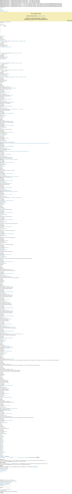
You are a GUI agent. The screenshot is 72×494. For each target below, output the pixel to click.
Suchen (10, 364)
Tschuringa (3, 255)
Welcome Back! (41, 16)
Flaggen (1, 434)
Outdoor (1, 265)
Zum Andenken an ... (3, 427)
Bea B (2, 274)
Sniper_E (7, 479)
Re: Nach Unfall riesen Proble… (9, 261)
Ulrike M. (2, 114)
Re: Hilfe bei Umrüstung (8, 226)
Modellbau (12, 151)
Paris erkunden (6, 393)
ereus (2, 62)
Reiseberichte (13, 62)
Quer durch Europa (12, 326)
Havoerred (2, 292)
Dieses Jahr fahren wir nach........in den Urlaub (16, 109)
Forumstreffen (6, 191)
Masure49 (2, 163)
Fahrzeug (1, 236)
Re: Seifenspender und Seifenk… (9, 125)
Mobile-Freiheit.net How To (8, 410)
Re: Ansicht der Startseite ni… (8, 420)
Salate (29, 143)
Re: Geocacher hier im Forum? (9, 273)
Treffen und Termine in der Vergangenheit (15, 197)
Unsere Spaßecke (20, 69)
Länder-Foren (7, 388)
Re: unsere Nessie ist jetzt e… (8, 212)
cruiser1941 (3, 248)
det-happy (2, 300)
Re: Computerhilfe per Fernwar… (9, 162)
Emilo (2, 220)
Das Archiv (13, 76)
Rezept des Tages (20, 143)
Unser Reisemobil (2, 208)
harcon (2, 195)
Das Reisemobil (2, 204)
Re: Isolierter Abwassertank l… (9, 219)
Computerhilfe (15, 159)
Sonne (2, 100)
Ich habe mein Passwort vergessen (23, 457)
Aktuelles (10, 86)
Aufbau (1, 215)
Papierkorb (11, 416)
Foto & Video (11, 159)
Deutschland (21, 76)
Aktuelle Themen (2, 36)
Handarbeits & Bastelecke (18, 151)
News (10, 401)
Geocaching (11, 269)
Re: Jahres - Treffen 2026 (8, 194)
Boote (10, 151)
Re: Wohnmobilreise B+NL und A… (9, 330)
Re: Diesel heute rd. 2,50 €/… (8, 106)
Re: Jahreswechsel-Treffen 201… (9, 200)
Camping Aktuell (11, 102)
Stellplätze (17, 76)
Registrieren (7, 456)
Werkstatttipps (2, 257)
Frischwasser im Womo (7, 254)
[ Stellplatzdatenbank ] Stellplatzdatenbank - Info (16, 333)
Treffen (10, 190)
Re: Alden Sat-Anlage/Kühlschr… (9, 233)
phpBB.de (10, 481)
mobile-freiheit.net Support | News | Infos (6, 397)
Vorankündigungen (12, 170)
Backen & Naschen (46, 143)
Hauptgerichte (36, 143)
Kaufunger (2, 234)
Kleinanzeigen (2, 355)
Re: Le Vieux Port (7, 299)
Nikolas (2, 147)
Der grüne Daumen (26, 151)
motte (2, 406)
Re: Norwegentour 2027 (8, 323)
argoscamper (3, 201)
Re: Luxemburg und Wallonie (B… (9, 113)
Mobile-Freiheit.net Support (13, 408)
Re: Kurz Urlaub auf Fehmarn (8, 291)
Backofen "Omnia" (6, 143)
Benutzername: (2, 485)
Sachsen (25, 76)
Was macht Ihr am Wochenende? (14, 176)
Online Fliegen (6, 151)
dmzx (11, 479)
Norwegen (20, 62)
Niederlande (11, 310)
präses (2, 69)
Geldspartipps (11, 369)
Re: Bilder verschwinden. (8, 413)
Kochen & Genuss (2, 141)
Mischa (2, 155)
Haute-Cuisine (25, 143)
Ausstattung (2, 222)
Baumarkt (1, 229)
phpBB (5, 480)
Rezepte (15, 143)
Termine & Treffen (2, 166)
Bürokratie (1, 68)
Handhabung (12, 143)
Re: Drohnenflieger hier (7, 154)
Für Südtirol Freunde (3, 40)
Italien (10, 302)
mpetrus (2, 262)
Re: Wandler (6, 240)
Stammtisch (11, 121)
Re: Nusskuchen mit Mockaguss (9, 146)
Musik (5, 159)
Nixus (2, 316)
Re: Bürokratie (6, 138)
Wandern (10, 276)
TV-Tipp (7, 159)
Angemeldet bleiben (32, 457)
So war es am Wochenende (8, 177)
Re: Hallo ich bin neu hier (8, 99)
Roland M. (7, 73)
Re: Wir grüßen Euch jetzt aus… (9, 132)
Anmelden (2, 456)
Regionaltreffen (11, 191)
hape (2, 107)
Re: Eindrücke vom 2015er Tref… (9, 173)
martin (13, 479)
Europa (17, 62)
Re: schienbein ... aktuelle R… (8, 180)
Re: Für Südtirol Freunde (8, 351)
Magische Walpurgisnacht (8, 187)
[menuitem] (1, 8)
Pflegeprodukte (2, 250)
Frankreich (10, 294)
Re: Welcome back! (7, 405)
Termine (10, 183)
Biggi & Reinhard (3, 133)
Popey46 (5, 431)
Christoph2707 (35, 466)
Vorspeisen (32, 143)
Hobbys (10, 149)
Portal (1, 82)
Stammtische (16, 191)
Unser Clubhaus (14, 69)
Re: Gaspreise (6, 247)
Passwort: (1, 487)
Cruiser (2, 188)
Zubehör (1, 243)
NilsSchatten (3, 174)
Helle (6, 66)
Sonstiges (1, 128)
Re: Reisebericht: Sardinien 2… (9, 307)
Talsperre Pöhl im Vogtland (4, 75)
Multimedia (11, 157)
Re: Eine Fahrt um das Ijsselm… (9, 315)
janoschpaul (3, 181)
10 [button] (0, 34)
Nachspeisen (41, 143)
